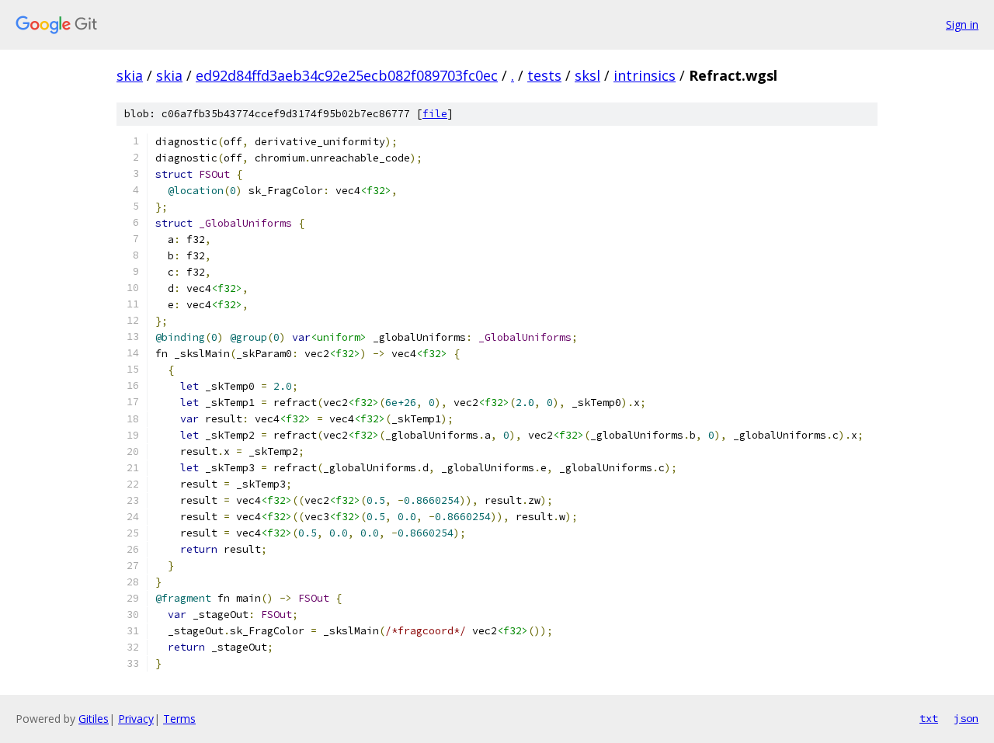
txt (928, 718)
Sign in (962, 24)
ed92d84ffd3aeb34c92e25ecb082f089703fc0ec (347, 75)
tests (544, 75)
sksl (587, 75)
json (966, 718)
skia (129, 75)
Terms (179, 718)
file (434, 113)
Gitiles (93, 718)
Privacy (136, 718)
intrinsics (644, 75)
